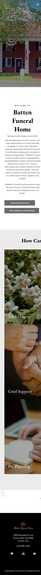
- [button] (2, 495)
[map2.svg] (23, 555)
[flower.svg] (12, 555)
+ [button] (2, 492)
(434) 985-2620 (23, 546)
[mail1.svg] (34, 555)
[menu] (38, 4)
